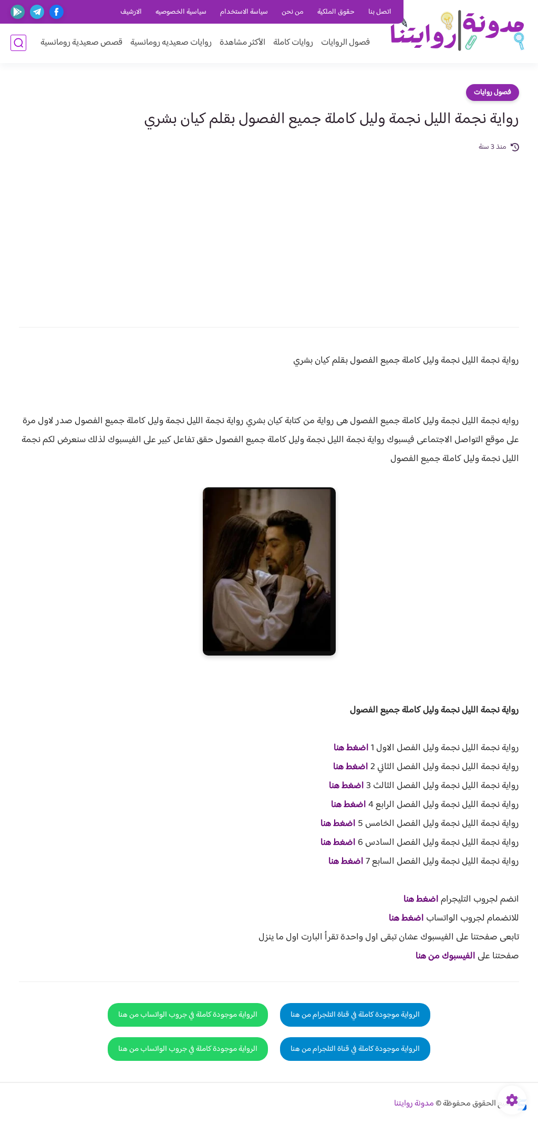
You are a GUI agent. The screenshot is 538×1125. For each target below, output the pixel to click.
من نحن (293, 12)
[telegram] (37, 12)
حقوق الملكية (336, 12)
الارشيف (131, 12)
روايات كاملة (293, 42)
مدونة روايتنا (414, 1104)
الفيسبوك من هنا (445, 956)
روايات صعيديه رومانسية (171, 42)
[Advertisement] (269, 232)
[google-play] (18, 12)
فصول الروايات (345, 42)
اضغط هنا (351, 748)
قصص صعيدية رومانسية (81, 42)
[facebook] (56, 12)
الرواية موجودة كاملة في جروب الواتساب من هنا (187, 1014)
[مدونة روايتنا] (457, 31)
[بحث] (18, 43)
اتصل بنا (379, 12)
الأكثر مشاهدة (242, 42)
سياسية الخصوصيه (181, 12)
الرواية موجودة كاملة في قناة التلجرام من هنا (355, 1014)
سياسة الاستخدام (244, 12)
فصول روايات (492, 92)
